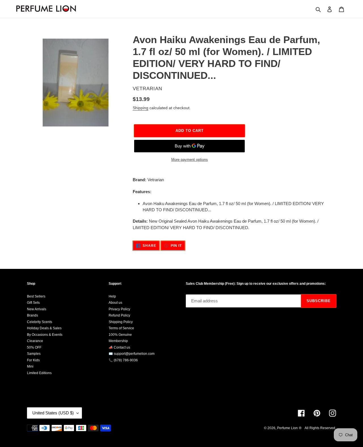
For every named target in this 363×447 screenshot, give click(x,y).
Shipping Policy (121, 322)
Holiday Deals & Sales (44, 328)
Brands (32, 315)
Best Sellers (36, 296)
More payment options (189, 159)
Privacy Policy (119, 309)
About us (115, 303)
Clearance (35, 341)
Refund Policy (119, 315)
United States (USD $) (53, 412)
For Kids (33, 360)
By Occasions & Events (44, 335)
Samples (34, 354)
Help (112, 296)
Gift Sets (33, 303)
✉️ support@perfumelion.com (132, 354)
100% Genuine (120, 335)
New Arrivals (36, 309)
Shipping (140, 108)
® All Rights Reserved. (317, 428)
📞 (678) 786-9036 (123, 360)
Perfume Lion (287, 428)
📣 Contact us (119, 347)
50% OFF (34, 347)
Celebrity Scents (39, 322)
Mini (30, 366)
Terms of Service (121, 328)
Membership (118, 341)
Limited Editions (39, 373)
